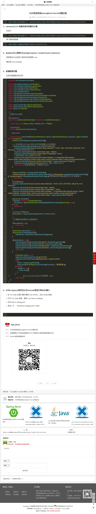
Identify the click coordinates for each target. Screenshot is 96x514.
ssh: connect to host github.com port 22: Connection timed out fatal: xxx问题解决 (82, 424)
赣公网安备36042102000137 (64, 506)
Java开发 (30, 5)
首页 (3, 5)
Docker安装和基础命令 (15, 336)
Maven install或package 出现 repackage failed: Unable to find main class (34, 424)
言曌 (33, 17)
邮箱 (6, 465)
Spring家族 (10, 5)
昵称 (6, 461)
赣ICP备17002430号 (48, 506)
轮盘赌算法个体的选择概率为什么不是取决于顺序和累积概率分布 (29, 333)
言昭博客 (49, 2)
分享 (55, 383)
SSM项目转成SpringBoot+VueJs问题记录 (21, 330)
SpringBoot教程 (20, 5)
